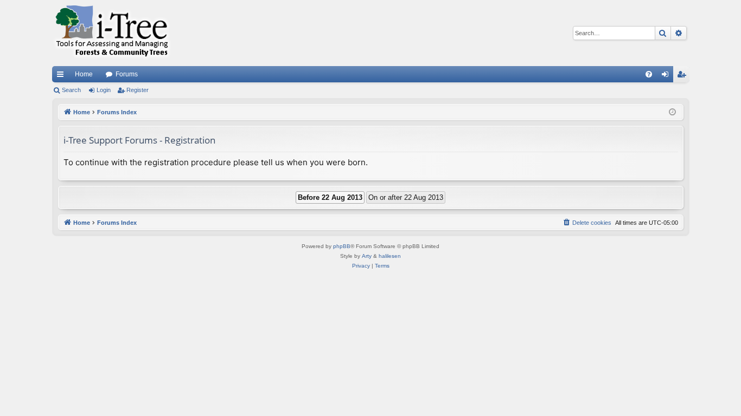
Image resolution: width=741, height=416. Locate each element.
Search (71, 90)
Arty (367, 256)
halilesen (390, 256)
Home (84, 74)
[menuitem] (649, 74)
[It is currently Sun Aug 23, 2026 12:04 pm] (672, 112)
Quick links (62, 76)
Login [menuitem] (667, 76)
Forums (127, 74)
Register (137, 90)
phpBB (341, 246)
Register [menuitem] (683, 76)
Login (104, 90)
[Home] (111, 33)
